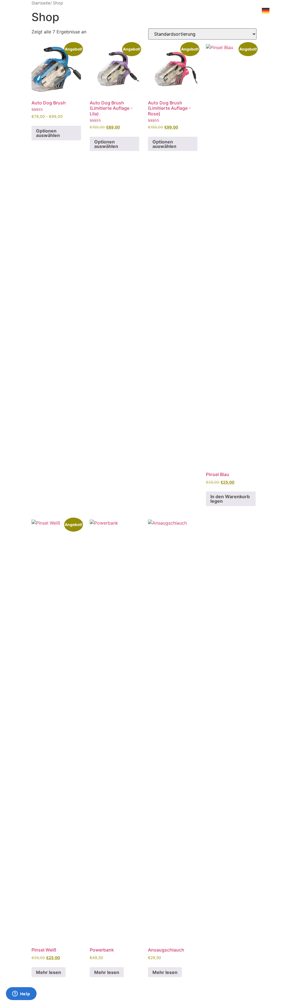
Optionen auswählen (48, 133)
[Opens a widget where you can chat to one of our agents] (21, 994)
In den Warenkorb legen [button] (230, 499)
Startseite (41, 3)
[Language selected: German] (268, 504)
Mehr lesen (48, 972)
